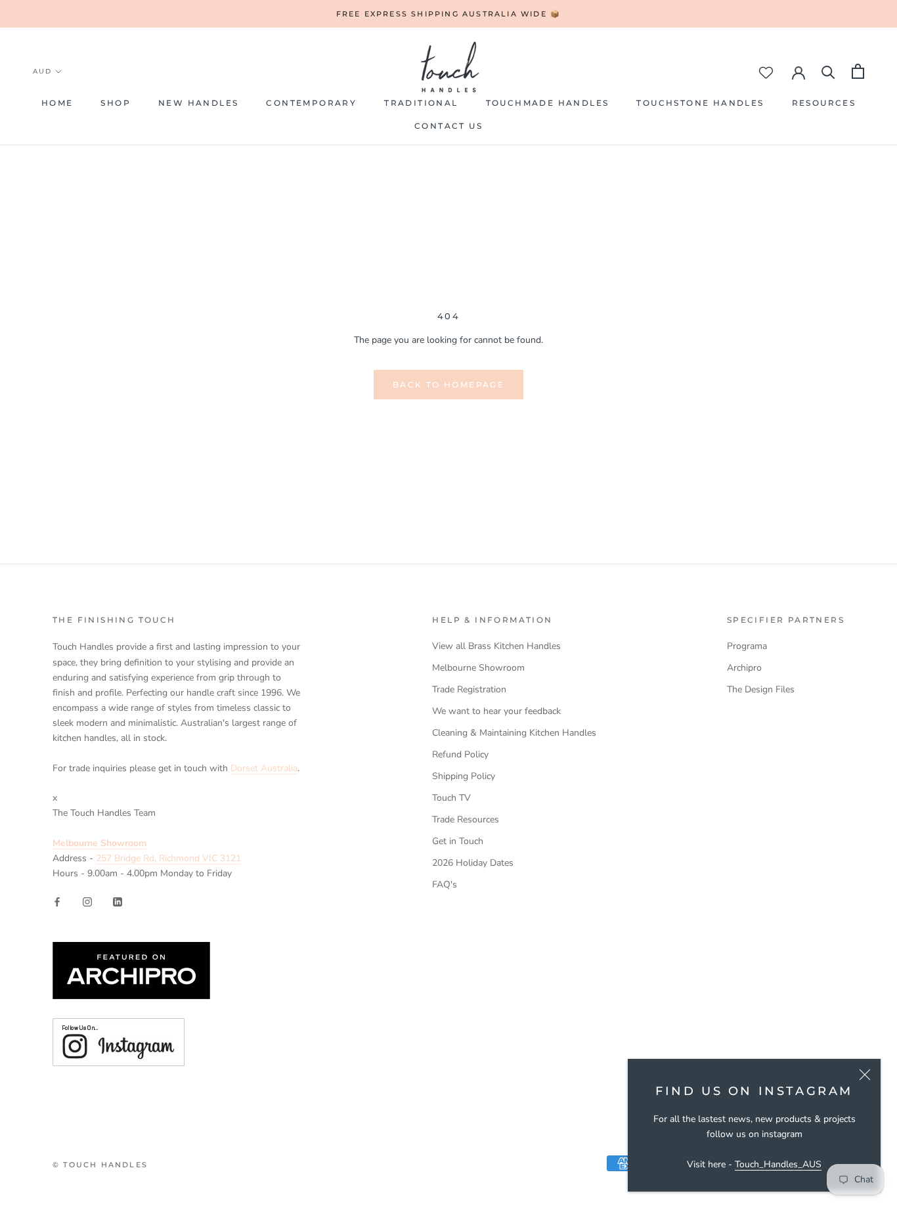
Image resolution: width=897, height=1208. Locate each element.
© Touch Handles (100, 1164)
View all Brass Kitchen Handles (496, 646)
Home (57, 103)
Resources (824, 103)
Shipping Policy (463, 776)
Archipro (744, 667)
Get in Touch (457, 841)
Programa (747, 646)
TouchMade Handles (547, 103)
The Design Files (761, 689)
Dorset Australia (263, 768)
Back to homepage (448, 385)
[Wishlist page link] (766, 72)
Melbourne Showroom (478, 667)
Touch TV (451, 798)
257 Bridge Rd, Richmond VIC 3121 (168, 858)
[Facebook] (57, 901)
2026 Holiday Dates (473, 863)
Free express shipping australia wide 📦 (448, 13)
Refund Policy (460, 754)
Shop (115, 103)
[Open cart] (858, 71)
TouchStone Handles (700, 103)
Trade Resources (465, 819)
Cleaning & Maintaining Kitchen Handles (514, 733)
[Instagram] (87, 901)
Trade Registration (469, 689)
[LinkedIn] (117, 901)
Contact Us (448, 126)
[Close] (865, 1075)
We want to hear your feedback (496, 711)
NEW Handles (198, 103)
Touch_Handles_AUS (778, 1164)
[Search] (828, 71)
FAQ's (444, 884)
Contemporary (311, 103)
